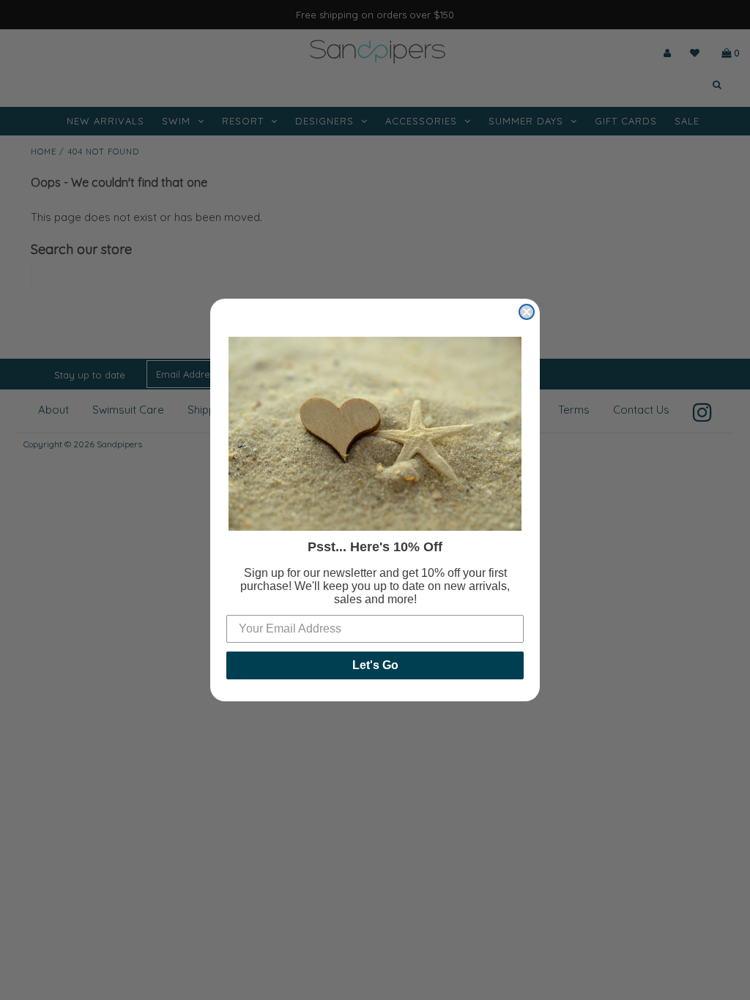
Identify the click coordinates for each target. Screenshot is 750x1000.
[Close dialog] (526, 312)
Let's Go (375, 665)
